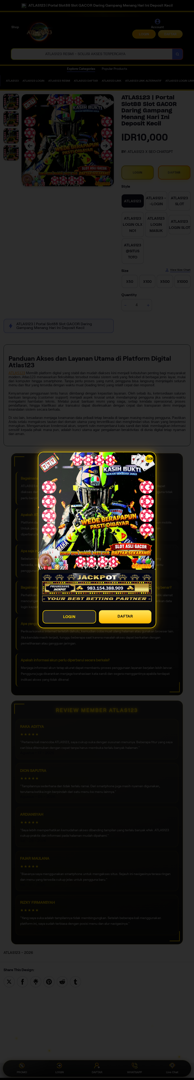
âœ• (150, 458)
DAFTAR (125, 616)
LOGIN (69, 617)
